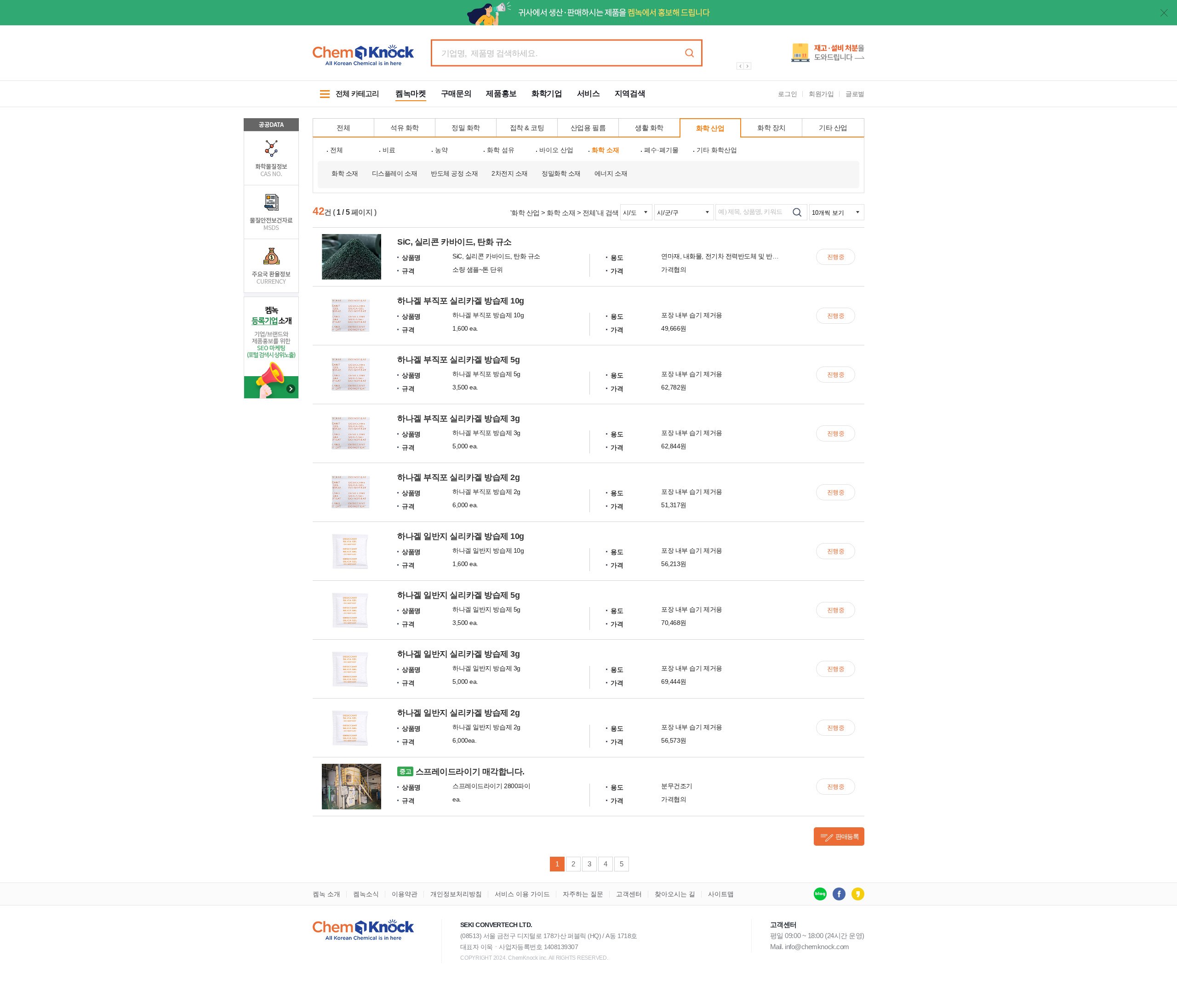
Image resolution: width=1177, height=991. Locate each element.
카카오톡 (857, 894)
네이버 (820, 894)
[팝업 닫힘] (1164, 13)
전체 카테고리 (346, 98)
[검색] (797, 212)
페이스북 (839, 894)
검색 (689, 53)
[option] (795, 56)
